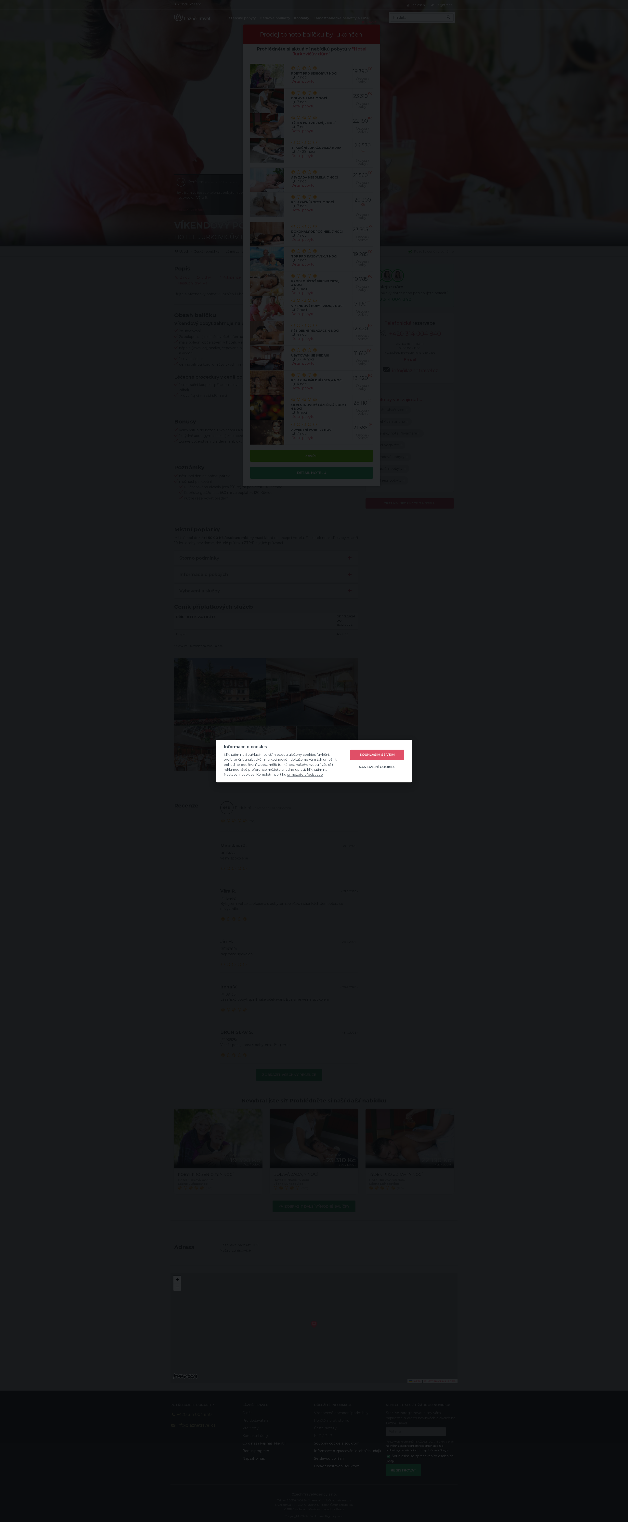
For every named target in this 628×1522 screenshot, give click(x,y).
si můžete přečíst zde (305, 775)
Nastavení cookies (377, 767)
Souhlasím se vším (377, 755)
